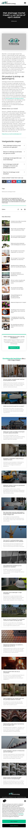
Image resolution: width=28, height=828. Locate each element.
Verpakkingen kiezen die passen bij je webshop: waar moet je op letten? (18, 311)
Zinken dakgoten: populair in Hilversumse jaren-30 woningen (13, 751)
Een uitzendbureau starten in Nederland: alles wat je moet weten (17, 326)
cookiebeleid (21, 814)
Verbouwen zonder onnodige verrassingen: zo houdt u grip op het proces (14, 432)
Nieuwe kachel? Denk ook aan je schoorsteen (11, 672)
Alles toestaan (14, 821)
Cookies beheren (14, 825)
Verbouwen (14, 21)
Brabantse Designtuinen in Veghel (18, 302)
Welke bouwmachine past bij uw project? (13, 406)
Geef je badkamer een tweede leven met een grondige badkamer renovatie (13, 699)
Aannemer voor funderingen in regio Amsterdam (12, 593)
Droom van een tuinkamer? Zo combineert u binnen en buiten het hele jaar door (14, 620)
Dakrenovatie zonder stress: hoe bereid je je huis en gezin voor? (13, 724)
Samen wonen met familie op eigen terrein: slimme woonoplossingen (12, 778)
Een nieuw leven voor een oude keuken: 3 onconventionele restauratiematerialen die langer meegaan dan (13, 513)
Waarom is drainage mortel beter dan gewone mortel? (14, 152)
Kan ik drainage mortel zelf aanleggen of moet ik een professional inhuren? (14, 165)
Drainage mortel (11, 191)
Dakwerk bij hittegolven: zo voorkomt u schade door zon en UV (13, 645)
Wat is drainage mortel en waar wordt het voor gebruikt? (14, 146)
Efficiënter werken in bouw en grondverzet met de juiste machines (14, 486)
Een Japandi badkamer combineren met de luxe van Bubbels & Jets (17, 274)
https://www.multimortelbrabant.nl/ (11, 134)
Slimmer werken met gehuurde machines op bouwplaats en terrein (18, 281)
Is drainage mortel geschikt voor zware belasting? (14, 158)
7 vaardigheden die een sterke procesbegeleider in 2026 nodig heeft (18, 318)
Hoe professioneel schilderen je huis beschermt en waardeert (12, 566)
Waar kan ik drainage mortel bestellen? (14, 173)
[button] (25, 801)
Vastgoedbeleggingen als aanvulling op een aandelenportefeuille (16, 296)
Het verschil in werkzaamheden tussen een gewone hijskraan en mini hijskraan (13, 541)
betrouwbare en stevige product (15, 98)
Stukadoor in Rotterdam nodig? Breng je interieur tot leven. (13, 459)
